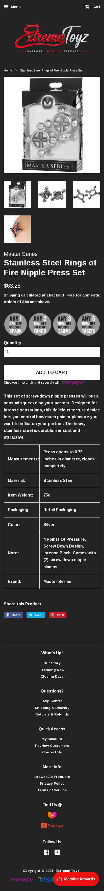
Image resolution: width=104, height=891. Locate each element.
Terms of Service (52, 790)
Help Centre (52, 701)
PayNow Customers (52, 746)
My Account (52, 739)
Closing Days (52, 676)
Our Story (52, 663)
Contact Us (52, 752)
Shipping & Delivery (52, 708)
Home (8, 70)
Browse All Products (52, 777)
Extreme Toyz (68, 871)
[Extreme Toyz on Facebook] (46, 853)
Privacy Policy (52, 783)
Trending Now (52, 670)
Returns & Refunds (52, 714)
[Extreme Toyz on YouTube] (57, 853)
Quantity (12, 343)
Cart (95, 7)
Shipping (12, 295)
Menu (15, 7)
